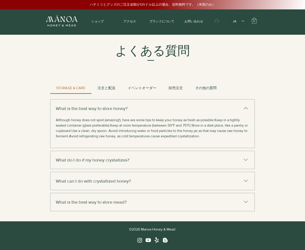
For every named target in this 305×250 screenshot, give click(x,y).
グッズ (112, 4)
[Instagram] (140, 240)
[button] (254, 20)
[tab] (71, 88)
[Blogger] (165, 240)
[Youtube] (148, 240)
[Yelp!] (157, 240)
